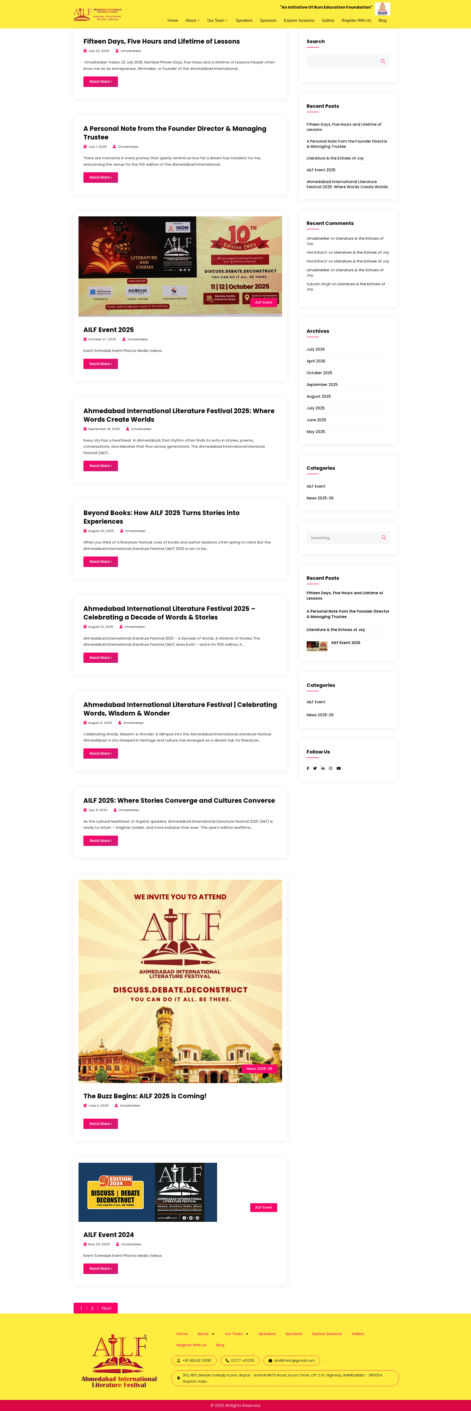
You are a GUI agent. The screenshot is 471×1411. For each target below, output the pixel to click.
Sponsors (268, 20)
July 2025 (316, 408)
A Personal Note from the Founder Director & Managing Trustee (174, 133)
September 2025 (322, 384)
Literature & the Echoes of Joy (335, 158)
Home (173, 20)
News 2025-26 (259, 1068)
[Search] (384, 537)
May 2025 (316, 431)
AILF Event (263, 302)
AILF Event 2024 (108, 1234)
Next (106, 1308)
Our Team (215, 20)
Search (316, 41)
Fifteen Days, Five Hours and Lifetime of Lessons (161, 41)
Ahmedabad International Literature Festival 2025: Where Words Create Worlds (179, 415)
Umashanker (318, 238)
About (190, 20)
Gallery (328, 20)
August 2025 (319, 396)
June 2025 (316, 419)
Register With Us (356, 20)
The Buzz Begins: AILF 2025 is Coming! (145, 1096)
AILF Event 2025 (108, 329)
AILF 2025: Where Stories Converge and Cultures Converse (179, 800)
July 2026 (316, 349)
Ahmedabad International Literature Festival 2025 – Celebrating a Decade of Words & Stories (169, 613)
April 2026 (316, 361)
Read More (100, 81)
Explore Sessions (299, 20)
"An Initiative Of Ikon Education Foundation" (326, 7)
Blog (383, 20)
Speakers (244, 20)
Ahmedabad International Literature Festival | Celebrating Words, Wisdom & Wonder (180, 709)
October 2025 (319, 372)
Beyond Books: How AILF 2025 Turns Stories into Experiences (161, 517)
